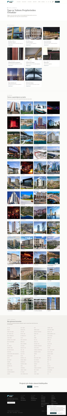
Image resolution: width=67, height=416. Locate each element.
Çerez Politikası (15, 412)
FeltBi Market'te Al (10, 402)
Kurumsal (43, 1)
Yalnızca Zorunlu (60, 413)
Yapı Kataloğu (43, 400)
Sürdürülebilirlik (53, 401)
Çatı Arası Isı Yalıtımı (30, 82)
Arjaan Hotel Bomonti (12, 82)
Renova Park (46, 62)
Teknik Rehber (43, 401)
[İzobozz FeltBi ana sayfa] (10, 2)
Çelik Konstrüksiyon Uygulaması (14, 62)
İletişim (52, 404)
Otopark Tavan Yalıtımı (30, 62)
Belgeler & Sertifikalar (54, 403)
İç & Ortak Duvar (33, 400)
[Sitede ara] (46, 2)
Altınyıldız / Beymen (12, 41)
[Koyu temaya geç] (50, 2)
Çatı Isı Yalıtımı (23, 398)
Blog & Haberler (43, 404)
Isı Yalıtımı (18, 1)
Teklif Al (53, 2)
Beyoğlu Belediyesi (29, 41)
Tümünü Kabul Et (53, 413)
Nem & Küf (34, 1)
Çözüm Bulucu (36, 386)
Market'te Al (57, 2)
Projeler (42, 406)
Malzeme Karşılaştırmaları (45, 403)
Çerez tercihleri (20, 412)
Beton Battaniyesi (23, 400)
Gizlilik (11, 412)
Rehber (39, 1)
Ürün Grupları (43, 398)
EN (48, 1)
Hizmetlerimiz (53, 398)
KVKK (8, 412)
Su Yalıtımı (29, 1)
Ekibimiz (52, 400)
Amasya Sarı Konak (47, 41)
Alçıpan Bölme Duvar (34, 398)
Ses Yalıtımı (24, 1)
